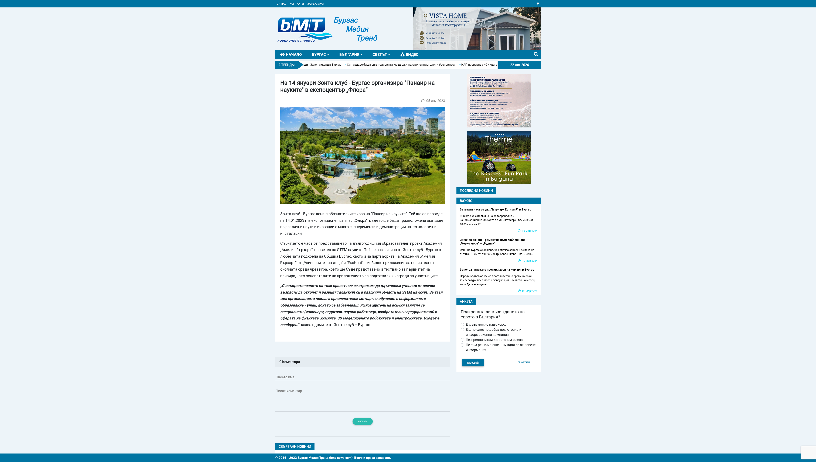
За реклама (315, 3)
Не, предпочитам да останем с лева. (495, 340)
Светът (380, 54)
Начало (294, 54)
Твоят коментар (289, 391)
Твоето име (285, 377)
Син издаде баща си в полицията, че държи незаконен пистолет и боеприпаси (379, 64)
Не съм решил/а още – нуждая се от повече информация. (501, 347)
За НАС (281, 3)
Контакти (297, 3)
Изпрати (362, 421)
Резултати (524, 362)
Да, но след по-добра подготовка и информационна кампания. (493, 332)
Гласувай (473, 362)
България (349, 54)
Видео (412, 54)
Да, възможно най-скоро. (486, 324)
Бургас (319, 54)
